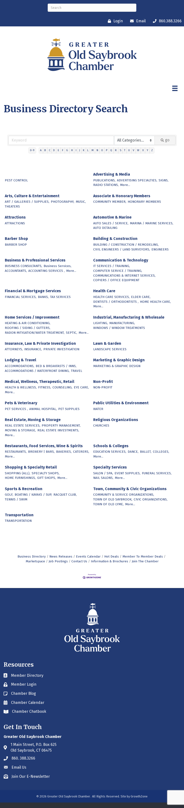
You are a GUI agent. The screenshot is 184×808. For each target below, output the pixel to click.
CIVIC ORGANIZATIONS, (150, 499)
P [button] (106, 150)
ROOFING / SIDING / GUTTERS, (27, 328)
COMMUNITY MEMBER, (109, 202)
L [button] (87, 150)
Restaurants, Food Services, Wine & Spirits (44, 446)
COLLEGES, (161, 452)
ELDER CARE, (140, 297)
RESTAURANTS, (16, 452)
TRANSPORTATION (18, 521)
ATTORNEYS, (14, 349)
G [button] (67, 150)
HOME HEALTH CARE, (155, 302)
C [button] (49, 150)
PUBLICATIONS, (104, 180)
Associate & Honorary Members (121, 196)
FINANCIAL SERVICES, (20, 297)
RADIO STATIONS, (106, 185)
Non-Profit (103, 381)
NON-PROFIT (102, 387)
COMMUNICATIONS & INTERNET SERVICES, (124, 275)
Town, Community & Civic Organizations (130, 489)
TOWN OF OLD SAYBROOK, (112, 499)
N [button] (97, 150)
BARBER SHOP (16, 245)
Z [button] (152, 150)
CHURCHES (101, 425)
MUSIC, (81, 202)
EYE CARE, (81, 387)
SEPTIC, (71, 333)
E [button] (58, 150)
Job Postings (58, 561)
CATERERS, (81, 452)
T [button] (124, 150)
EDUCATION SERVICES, (109, 452)
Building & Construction (115, 238)
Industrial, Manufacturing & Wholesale (128, 317)
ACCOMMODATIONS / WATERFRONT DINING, (37, 371)
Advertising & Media (111, 174)
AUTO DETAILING (105, 228)
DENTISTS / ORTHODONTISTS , (115, 302)
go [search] (167, 140)
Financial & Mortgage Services (33, 291)
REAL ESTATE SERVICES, (22, 425)
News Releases (60, 556)
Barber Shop (16, 238)
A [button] (40, 150)
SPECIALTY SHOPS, (45, 473)
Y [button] (147, 150)
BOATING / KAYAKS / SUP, (33, 495)
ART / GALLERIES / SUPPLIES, (27, 202)
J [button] (79, 150)
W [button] (138, 150)
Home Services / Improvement (32, 317)
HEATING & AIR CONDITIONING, (27, 323)
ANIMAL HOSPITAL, (43, 409)
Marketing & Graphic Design (119, 360)
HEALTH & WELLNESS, (21, 387)
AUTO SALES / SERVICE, (110, 223)
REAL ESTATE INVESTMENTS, (58, 430)
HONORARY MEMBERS (144, 202)
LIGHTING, (100, 323)
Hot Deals (111, 556)
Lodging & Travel (20, 360)
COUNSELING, (62, 387)
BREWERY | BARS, (41, 452)
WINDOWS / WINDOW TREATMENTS (119, 328)
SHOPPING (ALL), (17, 473)
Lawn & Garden (107, 343)
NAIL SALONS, (103, 478)
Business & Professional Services (35, 260)
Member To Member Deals (142, 556)
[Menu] (174, 88)
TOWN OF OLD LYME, (108, 504)
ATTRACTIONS (15, 223)
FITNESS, (44, 387)
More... (125, 185)
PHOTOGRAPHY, (62, 202)
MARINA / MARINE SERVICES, (151, 223)
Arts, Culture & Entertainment (32, 196)
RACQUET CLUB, (65, 495)
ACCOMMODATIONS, (19, 366)
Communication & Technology (120, 260)
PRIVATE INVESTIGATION (61, 349)
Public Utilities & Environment (121, 403)
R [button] (116, 150)
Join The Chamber (145, 561)
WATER (98, 409)
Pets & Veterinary (21, 403)
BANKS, (43, 297)
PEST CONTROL (16, 180)
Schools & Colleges (110, 446)
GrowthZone (139, 796)
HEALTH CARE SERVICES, (111, 297)
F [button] (62, 150)
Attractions (15, 217)
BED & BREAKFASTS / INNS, (56, 366)
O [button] (102, 150)
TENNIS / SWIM (16, 499)
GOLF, (9, 495)
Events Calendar (88, 556)
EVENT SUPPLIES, (127, 473)
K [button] (83, 150)
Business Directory (31, 556)
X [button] (143, 150)
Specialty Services (110, 467)
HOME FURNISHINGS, (20, 478)
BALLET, (145, 452)
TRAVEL (76, 371)
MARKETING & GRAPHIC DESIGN (116, 366)
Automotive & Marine (112, 217)
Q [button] (111, 150)
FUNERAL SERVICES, (157, 473)
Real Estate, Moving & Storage (33, 419)
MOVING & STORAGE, (20, 430)
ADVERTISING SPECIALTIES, (137, 180)
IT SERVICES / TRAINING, (111, 266)
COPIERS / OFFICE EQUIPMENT (116, 280)
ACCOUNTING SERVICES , (46, 271)
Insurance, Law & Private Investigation (40, 343)
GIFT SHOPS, (46, 478)
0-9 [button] (32, 150)
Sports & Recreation (23, 489)
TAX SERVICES (60, 297)
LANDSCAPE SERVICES (109, 349)
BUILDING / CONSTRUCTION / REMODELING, (126, 245)
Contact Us (79, 561)
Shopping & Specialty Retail (31, 467)
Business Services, (57, 266)
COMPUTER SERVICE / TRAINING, (117, 271)
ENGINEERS (160, 249)
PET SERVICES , (16, 409)
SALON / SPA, (103, 473)
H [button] (72, 150)
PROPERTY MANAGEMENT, (61, 425)
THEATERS (12, 206)
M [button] (93, 150)
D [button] (54, 150)
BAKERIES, (64, 452)
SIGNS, (163, 180)
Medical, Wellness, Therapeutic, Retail (39, 381)
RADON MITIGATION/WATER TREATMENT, (34, 333)
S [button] (120, 150)
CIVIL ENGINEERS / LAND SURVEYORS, (121, 249)
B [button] (45, 150)
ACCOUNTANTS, (16, 271)
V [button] (133, 150)
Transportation (19, 515)
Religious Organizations (115, 419)
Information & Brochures (109, 561)
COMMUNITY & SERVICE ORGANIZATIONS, (123, 495)
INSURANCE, (33, 349)
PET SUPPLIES (69, 409)
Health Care (104, 291)
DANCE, (133, 452)
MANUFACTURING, (122, 323)
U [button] (129, 150)
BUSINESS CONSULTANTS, (23, 266)
